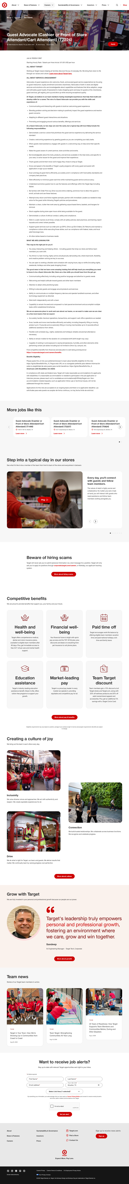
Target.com (73, 1131)
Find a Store (73, 1135)
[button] (120, 427)
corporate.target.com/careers (65, 566)
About (14, 5)
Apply (113, 44)
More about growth (64, 959)
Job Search (28, 18)
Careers (47, 5)
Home (9, 18)
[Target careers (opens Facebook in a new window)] (12, 1171)
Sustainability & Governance (68, 5)
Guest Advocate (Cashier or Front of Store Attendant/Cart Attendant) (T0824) (106, 424)
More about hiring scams (63, 574)
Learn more (20, 433)
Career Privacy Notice (73, 1096)
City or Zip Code (72, 1083)
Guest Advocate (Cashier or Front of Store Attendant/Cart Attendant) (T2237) (68, 424)
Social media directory (13, 1174)
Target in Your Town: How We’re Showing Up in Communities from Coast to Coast (23, 1035)
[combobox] (83, 1085)
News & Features (30, 5)
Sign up (101, 1136)
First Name (33, 1079)
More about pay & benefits (65, 717)
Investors (90, 5)
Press (104, 5)
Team (12, 1029)
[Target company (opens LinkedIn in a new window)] (20, 1171)
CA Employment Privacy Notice (72, 1170)
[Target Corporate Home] (4, 5)
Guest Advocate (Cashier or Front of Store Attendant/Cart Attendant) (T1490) (30, 424)
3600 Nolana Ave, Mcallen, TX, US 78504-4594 (21, 44)
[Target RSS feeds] (24, 1171)
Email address (34, 1085)
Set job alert (64, 1114)
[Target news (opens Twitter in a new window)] (8, 1171)
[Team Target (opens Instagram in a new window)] (16, 1171)
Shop (125, 5)
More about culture (64, 876)
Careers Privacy (40, 1170)
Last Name (72, 1079)
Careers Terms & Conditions (54, 1170)
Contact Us (73, 1140)
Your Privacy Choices (44, 1175)
